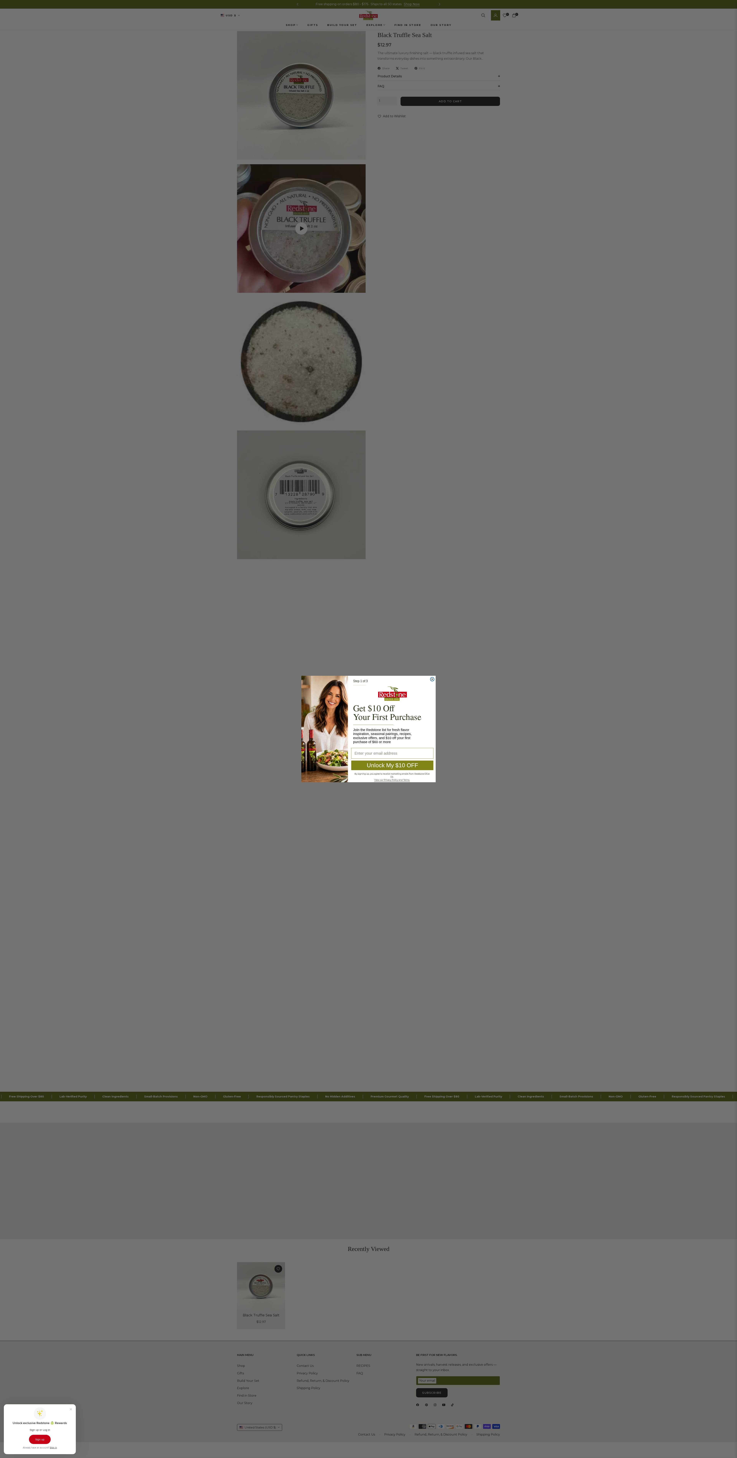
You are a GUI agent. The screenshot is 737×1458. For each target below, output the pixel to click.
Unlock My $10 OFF (392, 765)
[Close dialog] (432, 679)
